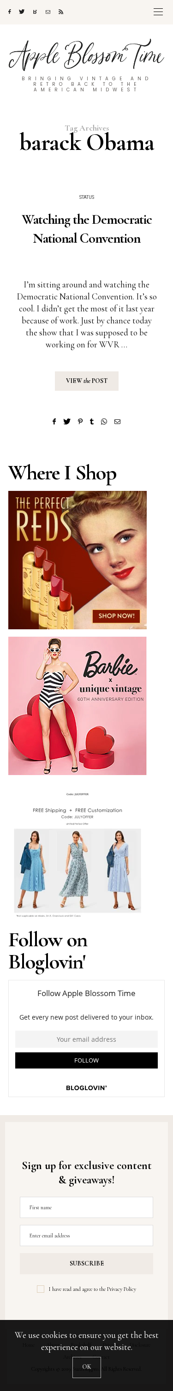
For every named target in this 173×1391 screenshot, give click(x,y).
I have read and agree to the (92, 1289)
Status (86, 197)
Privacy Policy (121, 1289)
